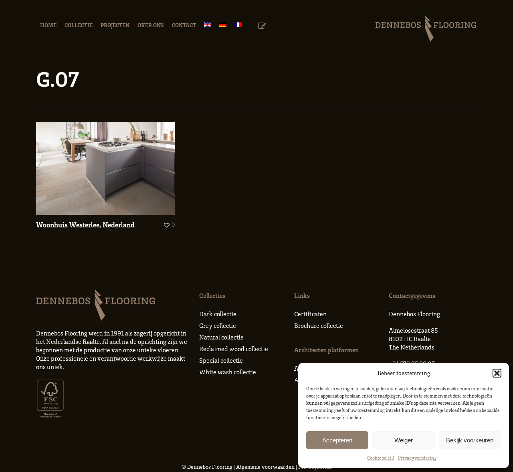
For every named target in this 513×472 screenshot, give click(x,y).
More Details (107, 162)
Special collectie (221, 360)
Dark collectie (217, 314)
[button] (497, 373)
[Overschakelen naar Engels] (207, 25)
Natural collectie (221, 337)
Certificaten (310, 314)
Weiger (403, 440)
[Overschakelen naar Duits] (222, 25)
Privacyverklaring (417, 458)
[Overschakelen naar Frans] (238, 25)
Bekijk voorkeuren (469, 440)
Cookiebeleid (380, 458)
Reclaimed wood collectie (233, 349)
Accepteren (337, 440)
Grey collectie (217, 325)
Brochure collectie (318, 325)
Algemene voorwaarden (265, 466)
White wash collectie (227, 372)
